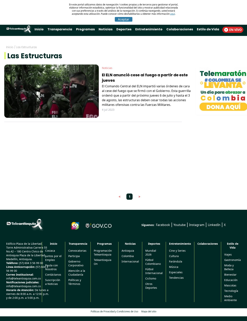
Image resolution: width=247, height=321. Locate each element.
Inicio (39, 29)
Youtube (179, 225)
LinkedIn (214, 225)
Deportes (123, 29)
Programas (85, 29)
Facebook (163, 225)
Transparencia (59, 29)
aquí (172, 13)
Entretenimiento (148, 29)
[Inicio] (24, 224)
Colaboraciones (179, 29)
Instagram (196, 225)
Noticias (106, 29)
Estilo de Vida (208, 29)
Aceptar (123, 19)
